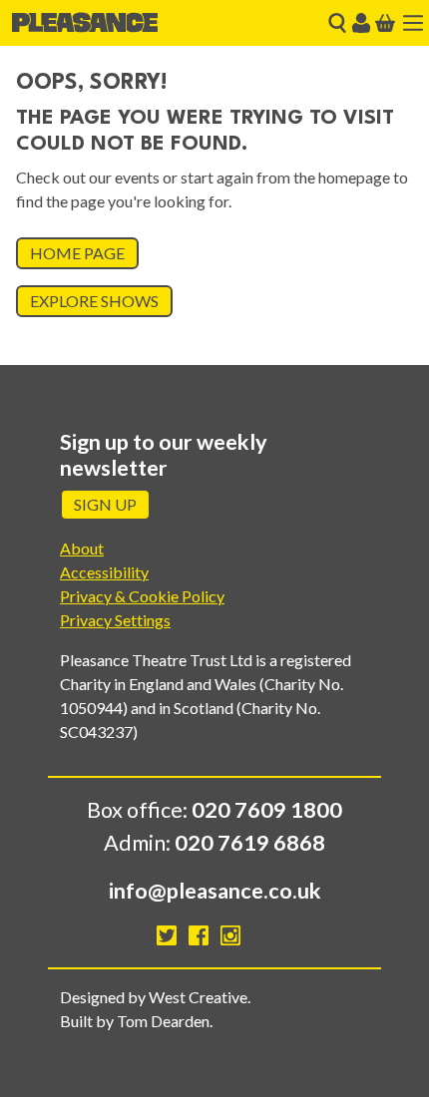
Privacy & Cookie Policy (142, 595)
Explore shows (94, 300)
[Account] (361, 23)
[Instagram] (230, 935)
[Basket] (385, 23)
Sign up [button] (105, 504)
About (82, 548)
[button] (337, 23)
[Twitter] (167, 935)
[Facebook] (199, 935)
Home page (77, 252)
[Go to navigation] (413, 23)
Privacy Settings (115, 619)
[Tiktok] (262, 935)
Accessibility (104, 571)
